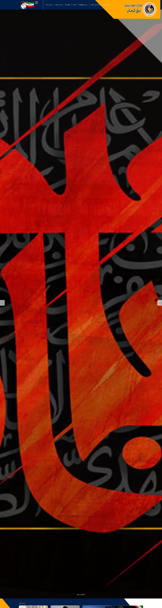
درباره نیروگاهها (83, 5)
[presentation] (2, 303)
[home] (36, 2)
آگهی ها (68, 5)
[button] (84, 594)
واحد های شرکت (95, 5)
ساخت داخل (59, 5)
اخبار (75, 5)
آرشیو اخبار (22, 603)
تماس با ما (49, 5)
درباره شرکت (106, 5)
